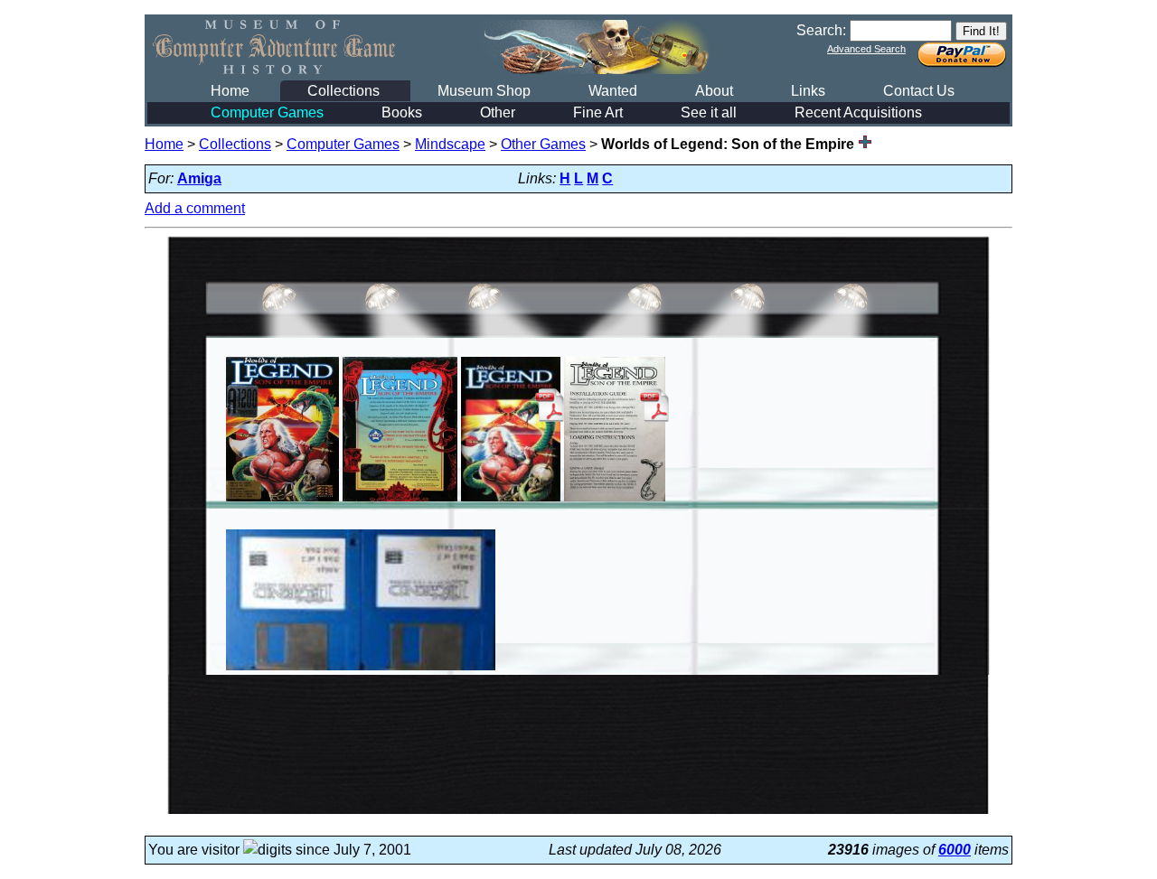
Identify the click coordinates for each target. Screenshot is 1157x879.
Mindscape (450, 144)
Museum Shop (484, 90)
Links (808, 90)
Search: (821, 30)
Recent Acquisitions (858, 112)
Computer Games (267, 112)
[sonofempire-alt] (282, 501)
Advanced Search (866, 48)
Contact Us (919, 90)
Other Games (543, 144)
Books (401, 112)
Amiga (199, 178)
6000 (954, 849)
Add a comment (195, 208)
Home (230, 90)
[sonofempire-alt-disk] (360, 670)
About (714, 90)
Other (497, 112)
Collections (343, 90)
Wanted (612, 90)
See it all (709, 112)
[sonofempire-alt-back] (400, 501)
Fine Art (598, 112)
